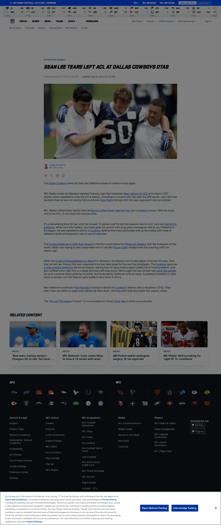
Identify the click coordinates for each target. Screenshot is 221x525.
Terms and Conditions (16, 499)
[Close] (215, 508)
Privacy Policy (109, 499)
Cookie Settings (34, 521)
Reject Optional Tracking (154, 508)
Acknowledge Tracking (184, 508)
